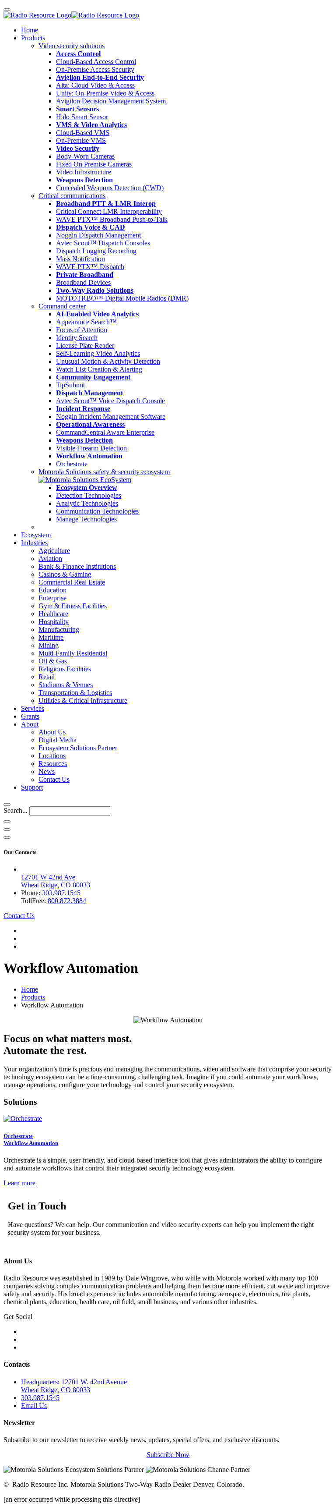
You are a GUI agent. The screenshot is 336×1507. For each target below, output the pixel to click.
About (29, 724)
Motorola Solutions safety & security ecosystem (104, 471)
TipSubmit (70, 385)
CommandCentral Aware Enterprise (105, 432)
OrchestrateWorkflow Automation (31, 1139)
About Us (52, 732)
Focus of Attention (81, 329)
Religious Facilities (64, 669)
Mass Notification (80, 258)
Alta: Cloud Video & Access (95, 85)
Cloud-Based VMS (82, 132)
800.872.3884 (67, 900)
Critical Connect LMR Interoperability (109, 211)
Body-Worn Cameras (85, 156)
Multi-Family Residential (72, 653)
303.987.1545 (61, 893)
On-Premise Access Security (95, 69)
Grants (30, 716)
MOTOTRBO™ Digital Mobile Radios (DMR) (122, 298)
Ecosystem (36, 535)
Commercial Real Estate (71, 582)
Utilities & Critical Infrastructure (82, 700)
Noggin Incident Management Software (110, 416)
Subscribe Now (168, 1454)
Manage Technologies (86, 519)
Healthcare (53, 613)
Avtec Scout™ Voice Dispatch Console (110, 400)
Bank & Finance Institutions (77, 566)
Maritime (50, 637)
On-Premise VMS (81, 140)
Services (32, 708)
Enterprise (52, 598)
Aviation (50, 558)
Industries (34, 542)
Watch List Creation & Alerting (99, 369)
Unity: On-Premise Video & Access (105, 93)
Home (29, 30)
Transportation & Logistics (75, 692)
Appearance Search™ (86, 322)
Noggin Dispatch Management (98, 235)
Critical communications (71, 195)
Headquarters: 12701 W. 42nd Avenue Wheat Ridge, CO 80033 (74, 1386)
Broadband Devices (83, 282)
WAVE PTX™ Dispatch (90, 266)
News (46, 771)
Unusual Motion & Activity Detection (108, 361)
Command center (62, 306)
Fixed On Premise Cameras (94, 164)
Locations (52, 755)
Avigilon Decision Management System (111, 101)
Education (52, 590)
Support (32, 787)
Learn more (19, 1183)
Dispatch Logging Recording (96, 251)
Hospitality (53, 621)
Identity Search (77, 337)
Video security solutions (71, 46)
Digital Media (57, 740)
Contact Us (54, 779)
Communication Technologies (97, 511)
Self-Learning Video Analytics (98, 353)
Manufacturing (58, 629)
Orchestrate (72, 464)
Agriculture (54, 550)
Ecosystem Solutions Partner (77, 748)
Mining (48, 645)
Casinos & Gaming (64, 574)
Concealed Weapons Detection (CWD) (110, 187)
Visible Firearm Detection (91, 448)
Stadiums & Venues (65, 684)
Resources (52, 763)
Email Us (34, 1405)
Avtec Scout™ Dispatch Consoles (103, 243)
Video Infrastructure (83, 172)
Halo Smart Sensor (82, 117)
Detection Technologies (88, 495)
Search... (16, 810)
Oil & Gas (52, 661)
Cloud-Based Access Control (96, 61)
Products (33, 38)
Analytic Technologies (87, 503)
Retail (46, 677)
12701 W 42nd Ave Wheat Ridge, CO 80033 (55, 881)
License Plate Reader (85, 345)
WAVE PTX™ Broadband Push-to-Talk (112, 219)
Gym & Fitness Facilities (72, 606)
